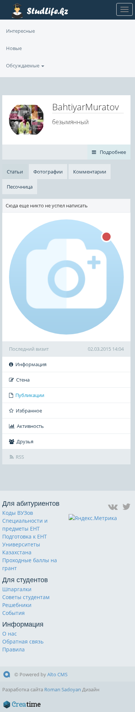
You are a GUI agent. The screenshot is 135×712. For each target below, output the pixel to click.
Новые (14, 48)
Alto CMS (57, 674)
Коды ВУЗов (17, 512)
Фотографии (48, 171)
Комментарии (89, 171)
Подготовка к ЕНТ (24, 536)
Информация (30, 364)
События (13, 612)
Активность (30, 426)
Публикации (29, 395)
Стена (23, 379)
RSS (20, 456)
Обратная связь (23, 641)
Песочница (20, 186)
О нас (9, 633)
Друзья (24, 441)
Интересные (20, 30)
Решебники (17, 605)
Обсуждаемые (23, 65)
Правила (13, 649)
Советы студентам (26, 597)
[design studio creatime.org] (22, 704)
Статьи (15, 171)
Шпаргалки (17, 589)
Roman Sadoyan (62, 689)
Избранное (29, 410)
